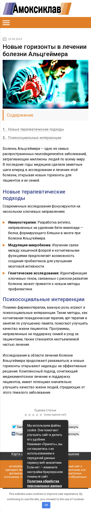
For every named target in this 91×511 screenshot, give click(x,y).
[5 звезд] (41, 415)
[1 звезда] (26, 415)
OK (46, 505)
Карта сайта (20, 454)
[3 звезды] (34, 415)
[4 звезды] (38, 415)
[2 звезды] (30, 415)
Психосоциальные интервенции (32, 138)
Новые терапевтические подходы (33, 129)
